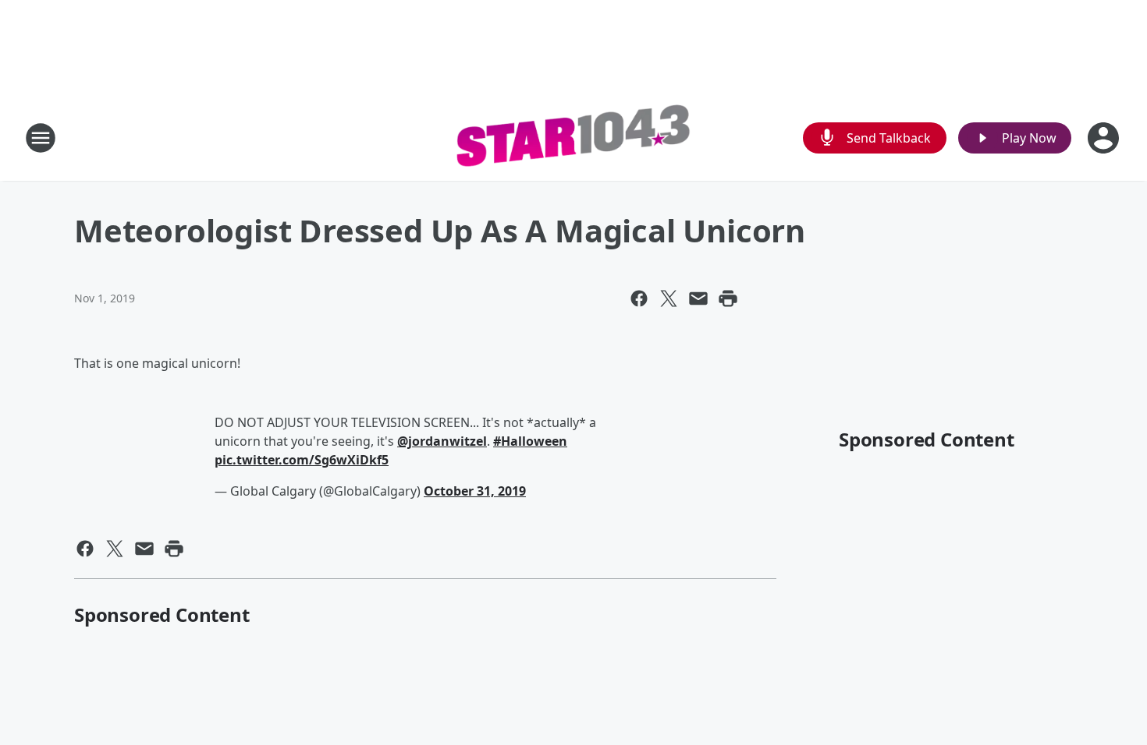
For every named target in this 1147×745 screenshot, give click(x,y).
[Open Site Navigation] (40, 138)
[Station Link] (573, 138)
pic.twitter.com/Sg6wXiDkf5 (302, 459)
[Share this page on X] (669, 298)
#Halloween (530, 441)
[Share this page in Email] (698, 298)
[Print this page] (728, 298)
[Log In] (1105, 138)
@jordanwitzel (442, 441)
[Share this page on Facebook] (639, 298)
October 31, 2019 (475, 491)
